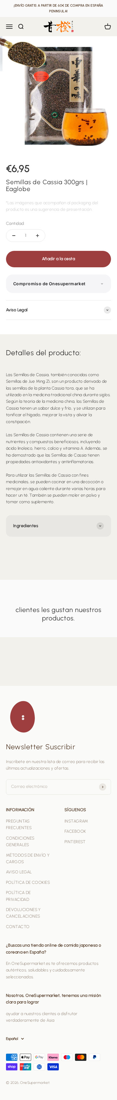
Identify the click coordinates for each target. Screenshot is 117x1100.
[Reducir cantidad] (13, 236)
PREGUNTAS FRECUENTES (19, 824)
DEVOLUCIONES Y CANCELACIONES (23, 913)
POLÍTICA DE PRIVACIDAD (18, 896)
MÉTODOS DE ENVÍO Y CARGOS (28, 858)
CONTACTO (17, 926)
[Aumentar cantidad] (37, 236)
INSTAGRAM (76, 821)
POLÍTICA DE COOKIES (28, 882)
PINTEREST (75, 841)
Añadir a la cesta (58, 258)
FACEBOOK (75, 831)
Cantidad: (15, 223)
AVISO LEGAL (19, 872)
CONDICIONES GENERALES (20, 841)
